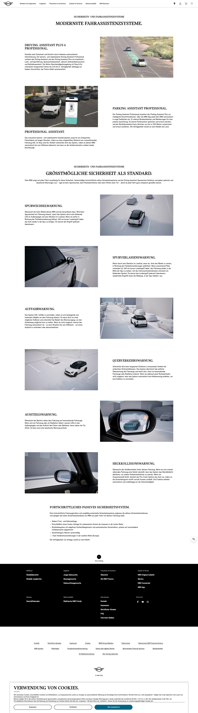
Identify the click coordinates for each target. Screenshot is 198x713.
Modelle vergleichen (34, 579)
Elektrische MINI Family (73, 601)
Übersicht (104, 575)
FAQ (102, 614)
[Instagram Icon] (147, 602)
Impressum (105, 605)
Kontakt (104, 601)
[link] (174, 3)
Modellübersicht (32, 575)
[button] (180, 3)
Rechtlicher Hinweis (108, 610)
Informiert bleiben (107, 618)
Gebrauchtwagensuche (72, 583)
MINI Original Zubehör (146, 575)
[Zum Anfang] (99, 557)
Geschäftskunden (33, 601)
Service (140, 579)
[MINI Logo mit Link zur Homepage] (99, 669)
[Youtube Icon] (142, 602)
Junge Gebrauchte (71, 575)
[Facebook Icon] (137, 602)
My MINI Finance (107, 579)
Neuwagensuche (70, 579)
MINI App (141, 587)
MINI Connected (144, 583)
